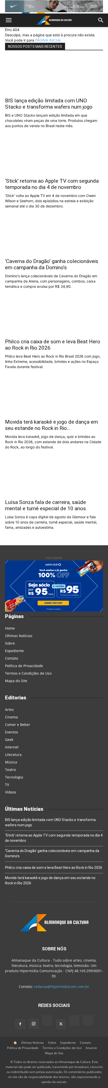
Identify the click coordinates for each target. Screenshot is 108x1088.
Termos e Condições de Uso (28, 673)
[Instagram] (34, 1024)
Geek (9, 739)
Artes (9, 709)
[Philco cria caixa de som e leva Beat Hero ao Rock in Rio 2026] (54, 316)
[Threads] (88, 1021)
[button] (9, 20)
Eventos (11, 732)
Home (10, 628)
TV (7, 784)
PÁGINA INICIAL (48, 40)
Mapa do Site (16, 680)
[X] (61, 1024)
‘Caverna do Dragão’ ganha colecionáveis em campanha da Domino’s (51, 264)
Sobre (10, 643)
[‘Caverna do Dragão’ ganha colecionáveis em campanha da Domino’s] (54, 236)
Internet (12, 747)
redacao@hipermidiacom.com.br (61, 986)
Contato (11, 658)
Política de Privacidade (24, 665)
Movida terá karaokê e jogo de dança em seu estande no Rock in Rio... (51, 425)
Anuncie (91, 1048)
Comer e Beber (17, 724)
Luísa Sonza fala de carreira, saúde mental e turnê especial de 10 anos (45, 505)
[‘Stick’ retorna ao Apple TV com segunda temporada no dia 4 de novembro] (54, 156)
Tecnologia (14, 777)
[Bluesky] (74, 1021)
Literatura (13, 754)
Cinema (11, 717)
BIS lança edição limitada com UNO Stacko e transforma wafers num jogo (48, 104)
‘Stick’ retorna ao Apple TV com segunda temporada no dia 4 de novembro (52, 184)
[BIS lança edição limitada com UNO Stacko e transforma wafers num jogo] (54, 75)
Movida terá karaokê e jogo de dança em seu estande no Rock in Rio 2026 (50, 880)
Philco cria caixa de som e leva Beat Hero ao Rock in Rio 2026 (53, 868)
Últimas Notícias (18, 635)
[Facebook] (20, 1024)
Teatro (10, 769)
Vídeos (10, 792)
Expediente (14, 650)
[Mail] (47, 1021)
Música (11, 762)
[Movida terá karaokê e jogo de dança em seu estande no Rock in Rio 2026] (54, 397)
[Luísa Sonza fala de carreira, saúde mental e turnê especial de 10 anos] (54, 477)
